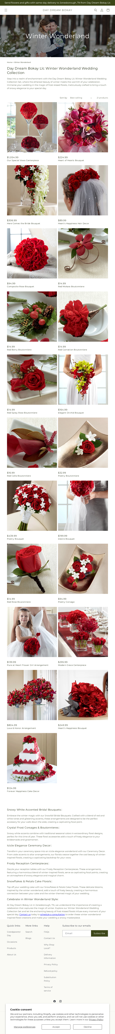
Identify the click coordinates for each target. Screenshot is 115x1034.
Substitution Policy (50, 979)
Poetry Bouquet (15, 539)
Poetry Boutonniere (68, 476)
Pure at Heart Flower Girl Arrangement (27, 665)
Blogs (28, 938)
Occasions (12, 942)
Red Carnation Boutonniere (72, 349)
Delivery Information (50, 956)
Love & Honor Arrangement (21, 728)
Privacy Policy (96, 1019)
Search (29, 932)
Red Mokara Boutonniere (71, 286)
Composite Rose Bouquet (20, 286)
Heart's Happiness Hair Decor (73, 223)
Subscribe (99, 933)
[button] (6, 10)
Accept (56, 1027)
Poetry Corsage (66, 602)
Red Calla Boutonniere (19, 476)
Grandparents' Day (14, 934)
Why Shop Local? (49, 946)
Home (9, 62)
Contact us (25, 914)
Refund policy (50, 971)
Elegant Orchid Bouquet (71, 412)
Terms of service (48, 989)
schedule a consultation (52, 914)
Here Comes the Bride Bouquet (23, 223)
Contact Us (49, 938)
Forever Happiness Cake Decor (23, 791)
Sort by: (63, 97)
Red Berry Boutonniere (19, 349)
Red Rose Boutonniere (19, 602)
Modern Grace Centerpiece (72, 665)
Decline (88, 1027)
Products (11, 948)
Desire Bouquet (66, 539)
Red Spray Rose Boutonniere (22, 412)
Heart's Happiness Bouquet (72, 728)
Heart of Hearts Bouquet (71, 160)
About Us (11, 954)
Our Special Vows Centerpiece (23, 160)
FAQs (46, 932)
